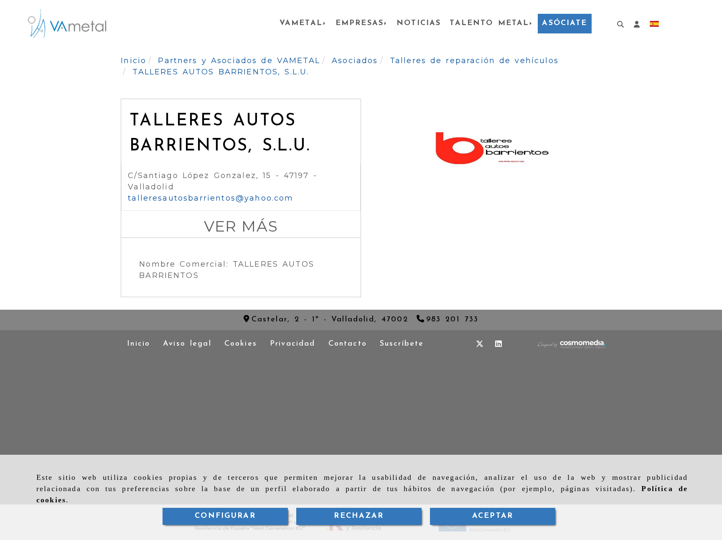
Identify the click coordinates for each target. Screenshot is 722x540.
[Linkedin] (498, 344)
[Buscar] (617, 23)
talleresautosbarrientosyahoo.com (210, 198)
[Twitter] (480, 344)
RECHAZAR (359, 516)
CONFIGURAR (225, 516)
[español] (654, 23)
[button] (636, 23)
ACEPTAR (492, 516)
